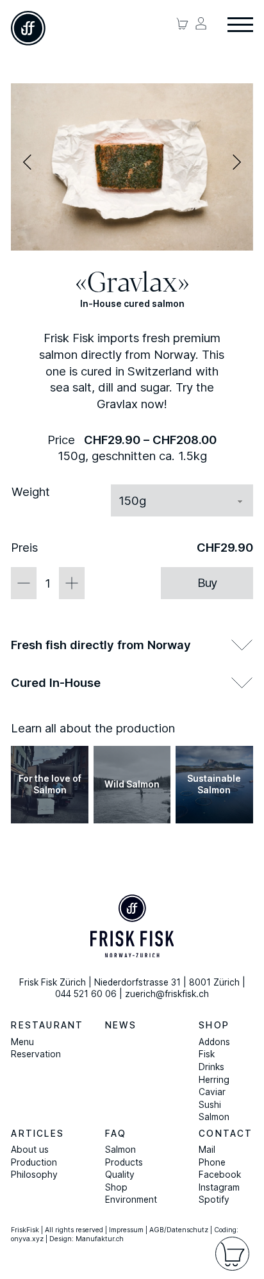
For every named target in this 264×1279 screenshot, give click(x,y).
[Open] (240, 25)
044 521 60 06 (86, 994)
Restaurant (47, 1025)
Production (34, 1162)
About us (30, 1149)
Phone (212, 1162)
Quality (120, 1174)
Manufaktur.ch (100, 1239)
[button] (27, 162)
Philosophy (34, 1174)
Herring (214, 1080)
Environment (131, 1199)
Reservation (36, 1054)
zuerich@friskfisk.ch (167, 994)
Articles (37, 1133)
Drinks (211, 1067)
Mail (207, 1149)
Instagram (219, 1187)
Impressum (126, 1230)
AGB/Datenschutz (178, 1230)
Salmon (214, 1117)
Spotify (214, 1199)
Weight (31, 491)
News (121, 1025)
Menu (22, 1042)
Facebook (220, 1174)
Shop (214, 1025)
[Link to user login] (201, 23)
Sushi (210, 1105)
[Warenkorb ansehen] (182, 23)
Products (124, 1162)
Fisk (207, 1054)
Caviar (212, 1092)
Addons (214, 1042)
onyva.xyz (27, 1239)
